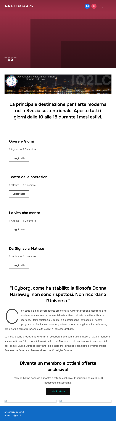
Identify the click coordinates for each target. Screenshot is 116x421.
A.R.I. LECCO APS (19, 6)
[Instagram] (94, 6)
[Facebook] (87, 6)
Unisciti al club (58, 391)
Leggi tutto (19, 158)
